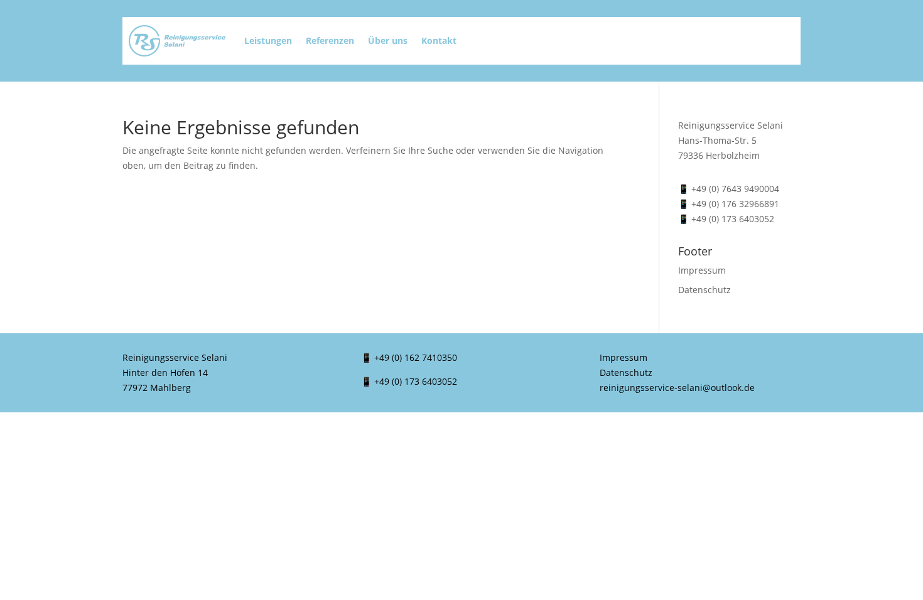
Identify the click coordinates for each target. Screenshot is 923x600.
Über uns (388, 40)
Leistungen (268, 40)
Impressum (702, 270)
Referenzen (330, 40)
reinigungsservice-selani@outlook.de (677, 388)
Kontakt (438, 40)
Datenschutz (704, 290)
